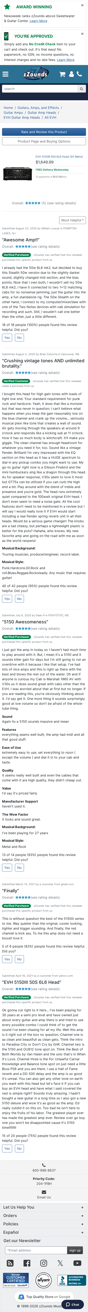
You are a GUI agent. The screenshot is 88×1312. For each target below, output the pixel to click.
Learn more (38, 21)
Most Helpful (71, 220)
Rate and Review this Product (44, 132)
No (19, 338)
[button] (5, 74)
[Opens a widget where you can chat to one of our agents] (72, 1305)
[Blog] (10, 1265)
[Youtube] (77, 1265)
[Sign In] (71, 74)
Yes (7, 338)
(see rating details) (61, 203)
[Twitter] (60, 1265)
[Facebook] (27, 1265)
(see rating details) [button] (45, 246)
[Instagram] (43, 1265)
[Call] (79, 74)
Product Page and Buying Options (44, 141)
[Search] (81, 89)
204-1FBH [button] (44, 1181)
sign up (75, 1250)
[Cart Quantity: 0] (62, 74)
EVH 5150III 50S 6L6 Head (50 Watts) (59, 156)
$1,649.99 (45, 162)
